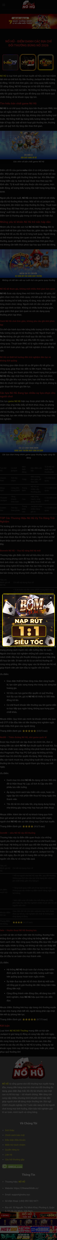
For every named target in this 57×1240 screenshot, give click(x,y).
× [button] (51, 598)
